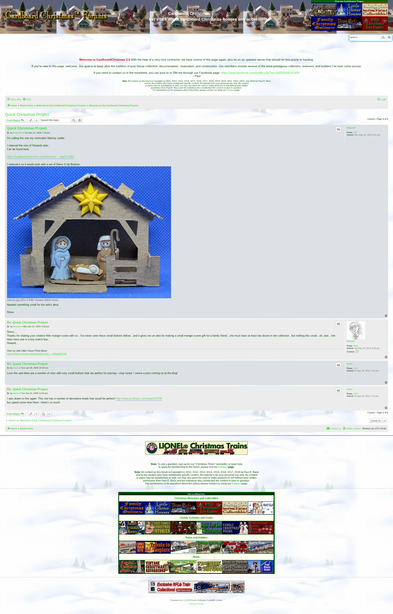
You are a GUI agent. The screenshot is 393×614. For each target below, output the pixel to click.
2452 (355, 368)
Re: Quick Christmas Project (27, 322)
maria (349, 364)
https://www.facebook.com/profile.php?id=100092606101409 (260, 72)
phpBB (185, 600)
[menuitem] (27, 99)
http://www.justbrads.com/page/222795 (139, 398)
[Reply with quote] (338, 129)
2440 (355, 346)
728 (355, 132)
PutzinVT (351, 128)
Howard (350, 341)
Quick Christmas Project (27, 114)
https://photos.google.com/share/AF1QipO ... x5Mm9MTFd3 (37, 354)
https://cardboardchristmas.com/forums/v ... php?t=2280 (40, 156)
